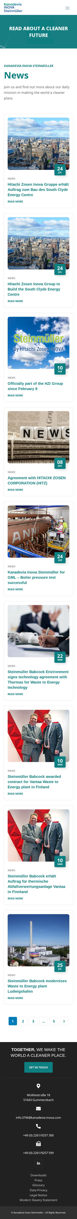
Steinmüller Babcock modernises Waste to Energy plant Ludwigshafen (37, 986)
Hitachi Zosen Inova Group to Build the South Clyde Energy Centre (34, 289)
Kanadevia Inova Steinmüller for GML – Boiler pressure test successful (36, 577)
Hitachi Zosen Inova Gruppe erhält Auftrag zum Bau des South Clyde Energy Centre (38, 189)
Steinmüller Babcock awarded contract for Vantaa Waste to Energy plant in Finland (34, 782)
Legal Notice (38, 1195)
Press (38, 1180)
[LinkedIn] (38, 1163)
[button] (38, 1067)
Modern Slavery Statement (38, 1200)
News (11, 178)
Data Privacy (38, 1190)
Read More (15, 201)
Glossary (38, 1185)
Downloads (38, 1175)
